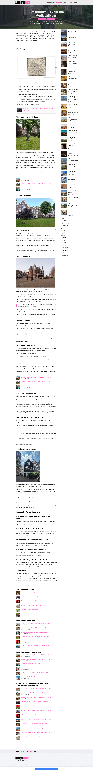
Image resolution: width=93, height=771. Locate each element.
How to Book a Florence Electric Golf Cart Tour (73, 119)
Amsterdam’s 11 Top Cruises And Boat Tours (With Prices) (34, 728)
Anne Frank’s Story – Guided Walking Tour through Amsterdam (36, 627)
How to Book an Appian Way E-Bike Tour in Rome (72, 205)
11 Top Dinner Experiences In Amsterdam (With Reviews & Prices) (36, 732)
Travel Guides (50, 2)
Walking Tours (65, 223)
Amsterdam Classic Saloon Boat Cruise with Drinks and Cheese (36, 179)
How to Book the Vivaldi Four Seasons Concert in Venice (73, 112)
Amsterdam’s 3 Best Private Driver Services (31, 706)
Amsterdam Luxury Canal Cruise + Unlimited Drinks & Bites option (36, 183)
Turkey (64, 252)
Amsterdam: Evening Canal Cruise (29, 676)
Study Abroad (65, 217)
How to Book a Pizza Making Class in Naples (73, 84)
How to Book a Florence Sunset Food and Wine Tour (73, 125)
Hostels (65, 220)
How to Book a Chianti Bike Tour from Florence (73, 139)
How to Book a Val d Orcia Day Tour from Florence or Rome (73, 132)
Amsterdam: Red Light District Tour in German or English (34, 641)
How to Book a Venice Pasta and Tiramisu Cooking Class (73, 91)
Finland (64, 240)
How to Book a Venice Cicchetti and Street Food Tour (73, 106)
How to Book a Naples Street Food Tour (72, 78)
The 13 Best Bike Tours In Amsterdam (30, 609)
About (75, 2)
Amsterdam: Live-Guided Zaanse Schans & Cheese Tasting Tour (36, 645)
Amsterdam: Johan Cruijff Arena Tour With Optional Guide (35, 636)
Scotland (64, 248)
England (64, 238)
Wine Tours (65, 225)
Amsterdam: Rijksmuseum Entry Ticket (30, 668)
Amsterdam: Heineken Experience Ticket (30, 188)
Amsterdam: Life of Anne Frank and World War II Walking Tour (35, 632)
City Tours (64, 227)
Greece (64, 242)
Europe (70, 2)
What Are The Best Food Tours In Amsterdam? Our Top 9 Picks (36, 710)
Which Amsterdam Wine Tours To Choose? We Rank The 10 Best (36, 719)
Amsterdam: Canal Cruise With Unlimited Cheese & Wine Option (36, 672)
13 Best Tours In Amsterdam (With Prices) (31, 600)
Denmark (64, 237)
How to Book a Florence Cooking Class (72, 166)
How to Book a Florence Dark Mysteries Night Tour (73, 153)
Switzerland (65, 250)
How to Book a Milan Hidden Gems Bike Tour (73, 37)
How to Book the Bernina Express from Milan (73, 44)
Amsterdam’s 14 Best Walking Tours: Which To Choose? (34, 592)
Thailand (64, 233)
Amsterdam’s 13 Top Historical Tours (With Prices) (33, 605)
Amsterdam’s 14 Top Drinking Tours (29, 596)
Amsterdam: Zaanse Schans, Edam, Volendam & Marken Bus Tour (36, 623)
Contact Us (65, 255)
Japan (63, 230)
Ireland (64, 245)
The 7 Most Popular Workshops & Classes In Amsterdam (34, 701)
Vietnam (64, 232)
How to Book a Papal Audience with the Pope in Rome (73, 192)
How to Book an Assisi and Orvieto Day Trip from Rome (72, 173)
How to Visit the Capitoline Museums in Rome (72, 186)
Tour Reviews (59, 2)
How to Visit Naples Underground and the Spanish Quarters (73, 71)
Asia (65, 2)
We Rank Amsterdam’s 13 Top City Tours (30, 614)
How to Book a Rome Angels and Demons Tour (73, 179)
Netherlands (65, 247)
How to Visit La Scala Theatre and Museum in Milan (73, 50)
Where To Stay (65, 218)
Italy (63, 243)
